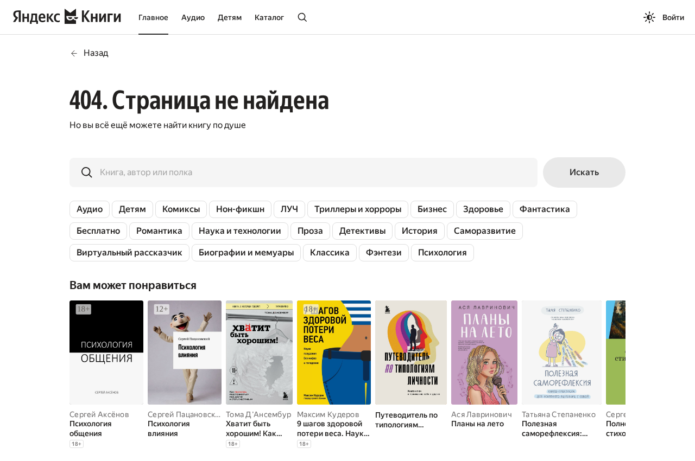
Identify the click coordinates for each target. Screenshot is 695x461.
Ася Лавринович (481, 414)
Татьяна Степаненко (559, 414)
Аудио (193, 17)
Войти (673, 17)
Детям (230, 17)
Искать (584, 172)
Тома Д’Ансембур (258, 414)
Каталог (269, 17)
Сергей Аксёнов (99, 414)
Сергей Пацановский (186, 414)
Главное (153, 17)
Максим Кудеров (328, 414)
